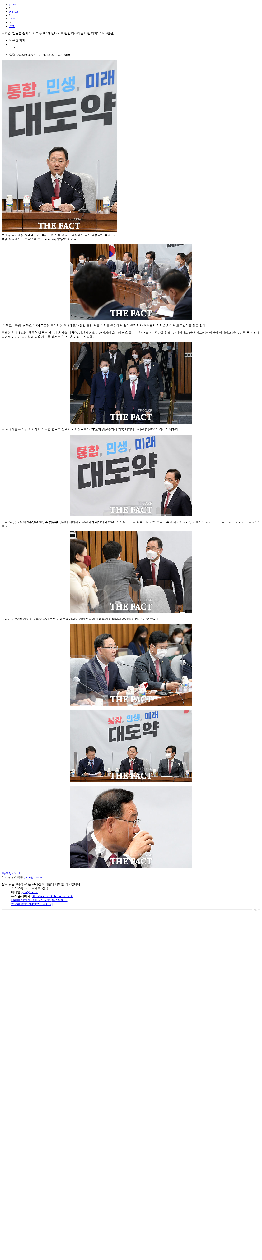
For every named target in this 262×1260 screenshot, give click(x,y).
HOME (13, 4)
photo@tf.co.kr (33, 877)
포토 (12, 18)
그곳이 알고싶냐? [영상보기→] (32, 904)
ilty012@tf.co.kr (11, 873)
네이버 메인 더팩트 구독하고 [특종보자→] (39, 900)
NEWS (13, 11)
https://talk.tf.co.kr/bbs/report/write (52, 896)
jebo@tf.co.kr (30, 892)
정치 (12, 26)
